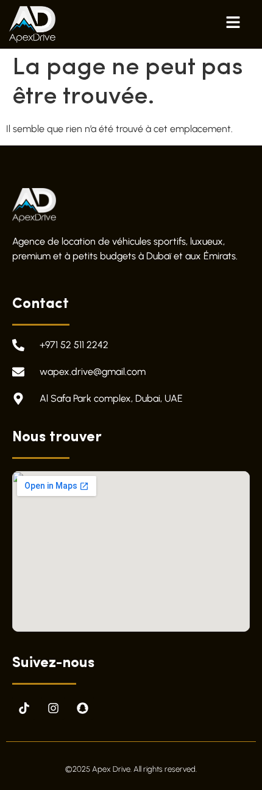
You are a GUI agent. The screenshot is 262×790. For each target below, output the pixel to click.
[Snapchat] (82, 708)
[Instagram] (53, 708)
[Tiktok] (23, 708)
